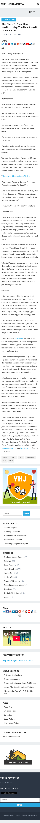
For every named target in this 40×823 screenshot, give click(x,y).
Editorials (7, 561)
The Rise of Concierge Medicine (22, 687)
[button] (32, 12)
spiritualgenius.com (8, 448)
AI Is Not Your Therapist (13, 540)
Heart (21, 457)
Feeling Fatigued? (10, 528)
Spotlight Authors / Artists (14, 585)
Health (5, 457)
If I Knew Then (9, 577)
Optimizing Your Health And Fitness (22, 683)
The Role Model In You (12, 593)
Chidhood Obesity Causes (13, 557)
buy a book (19, 339)
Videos (6, 597)
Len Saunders (31, 457)
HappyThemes (32, 815)
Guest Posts (8, 565)
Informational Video (11, 723)
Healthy (13, 457)
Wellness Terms (10, 711)
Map (4, 461)
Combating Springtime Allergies (16, 544)
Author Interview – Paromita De (15, 536)
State (11, 461)
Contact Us (8, 715)
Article (4, 34)
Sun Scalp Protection (12, 532)
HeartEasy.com (25, 448)
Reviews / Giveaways (12, 581)
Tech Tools (8, 589)
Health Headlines (9, 20)
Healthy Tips (8, 573)
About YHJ (8, 707)
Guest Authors (17, 675)
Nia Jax (7, 691)
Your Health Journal (12, 4)
